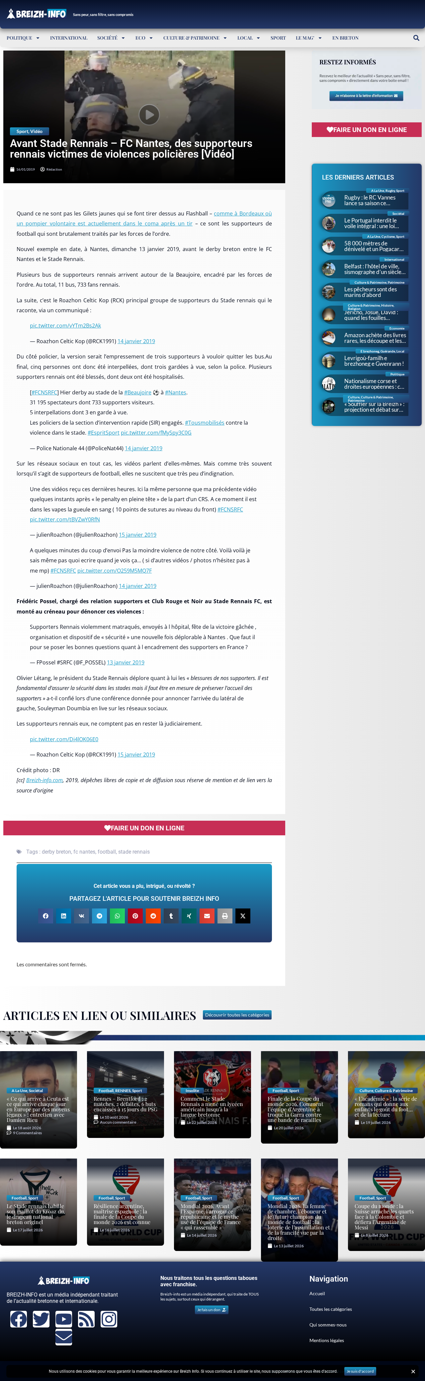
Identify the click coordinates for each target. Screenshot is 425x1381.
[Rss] (86, 1319)
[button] (416, 37)
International (68, 38)
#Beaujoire (137, 392)
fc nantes (84, 852)
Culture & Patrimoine (191, 38)
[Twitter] (41, 1319)
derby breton (56, 852)
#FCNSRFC (44, 392)
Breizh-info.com (44, 780)
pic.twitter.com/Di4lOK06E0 (64, 739)
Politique (19, 38)
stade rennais (134, 852)
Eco (140, 38)
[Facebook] (18, 1319)
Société (107, 38)
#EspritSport (104, 432)
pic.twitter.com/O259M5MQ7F (114, 570)
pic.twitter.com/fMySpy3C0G (156, 432)
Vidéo (36, 131)
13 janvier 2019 (125, 662)
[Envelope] (63, 1337)
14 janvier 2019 (136, 341)
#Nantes (175, 392)
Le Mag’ (305, 38)
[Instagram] (109, 1319)
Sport (278, 38)
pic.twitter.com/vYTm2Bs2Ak (65, 325)
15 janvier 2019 (137, 534)
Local (245, 38)
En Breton (345, 38)
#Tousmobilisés (204, 422)
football (107, 852)
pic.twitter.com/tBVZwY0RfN (65, 519)
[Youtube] (63, 1319)
